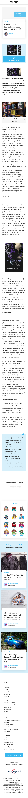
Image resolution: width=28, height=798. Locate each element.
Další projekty (14, 762)
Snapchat (7, 694)
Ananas (6, 712)
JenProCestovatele (8, 791)
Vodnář (6, 527)
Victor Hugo (7, 747)
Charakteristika (8, 742)
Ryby (6, 520)
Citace (6, 685)
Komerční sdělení (13, 583)
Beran (21, 527)
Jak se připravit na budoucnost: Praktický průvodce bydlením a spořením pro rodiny (12, 616)
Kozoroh (22, 512)
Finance (6, 610)
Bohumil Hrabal (8, 744)
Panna (6, 512)
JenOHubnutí (19, 792)
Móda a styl (7, 572)
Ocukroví (12, 792)
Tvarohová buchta (9, 702)
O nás (14, 760)
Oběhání (8, 787)
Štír (21, 520)
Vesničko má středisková (11, 729)
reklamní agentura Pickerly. (11, 784)
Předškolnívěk (7, 789)
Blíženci (21, 535)
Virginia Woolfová (9, 749)
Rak (14, 535)
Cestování (7, 652)
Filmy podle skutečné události (12, 720)
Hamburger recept (9, 705)
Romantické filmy (9, 725)
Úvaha (6, 740)
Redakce (11, 33)
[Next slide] (23, 50)
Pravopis (6, 687)
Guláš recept (7, 707)
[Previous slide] (4, 50)
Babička (6, 722)
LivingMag (6, 792)
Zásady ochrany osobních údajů (14, 764)
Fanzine (13, 789)
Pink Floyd (7, 731)
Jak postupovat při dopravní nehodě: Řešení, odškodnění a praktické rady (13, 658)
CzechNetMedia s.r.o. (17, 779)
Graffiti (6, 689)
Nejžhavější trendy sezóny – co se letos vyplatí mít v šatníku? (14, 577)
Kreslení (6, 692)
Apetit (6, 22)
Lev (6, 535)
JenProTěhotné (15, 787)
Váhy (14, 527)
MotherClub (19, 785)
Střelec (14, 520)
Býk (14, 512)
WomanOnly (12, 785)
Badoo (6, 714)
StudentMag (19, 789)
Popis (5, 737)
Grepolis (6, 696)
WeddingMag (18, 791)
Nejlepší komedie (9, 727)
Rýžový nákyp (8, 709)
